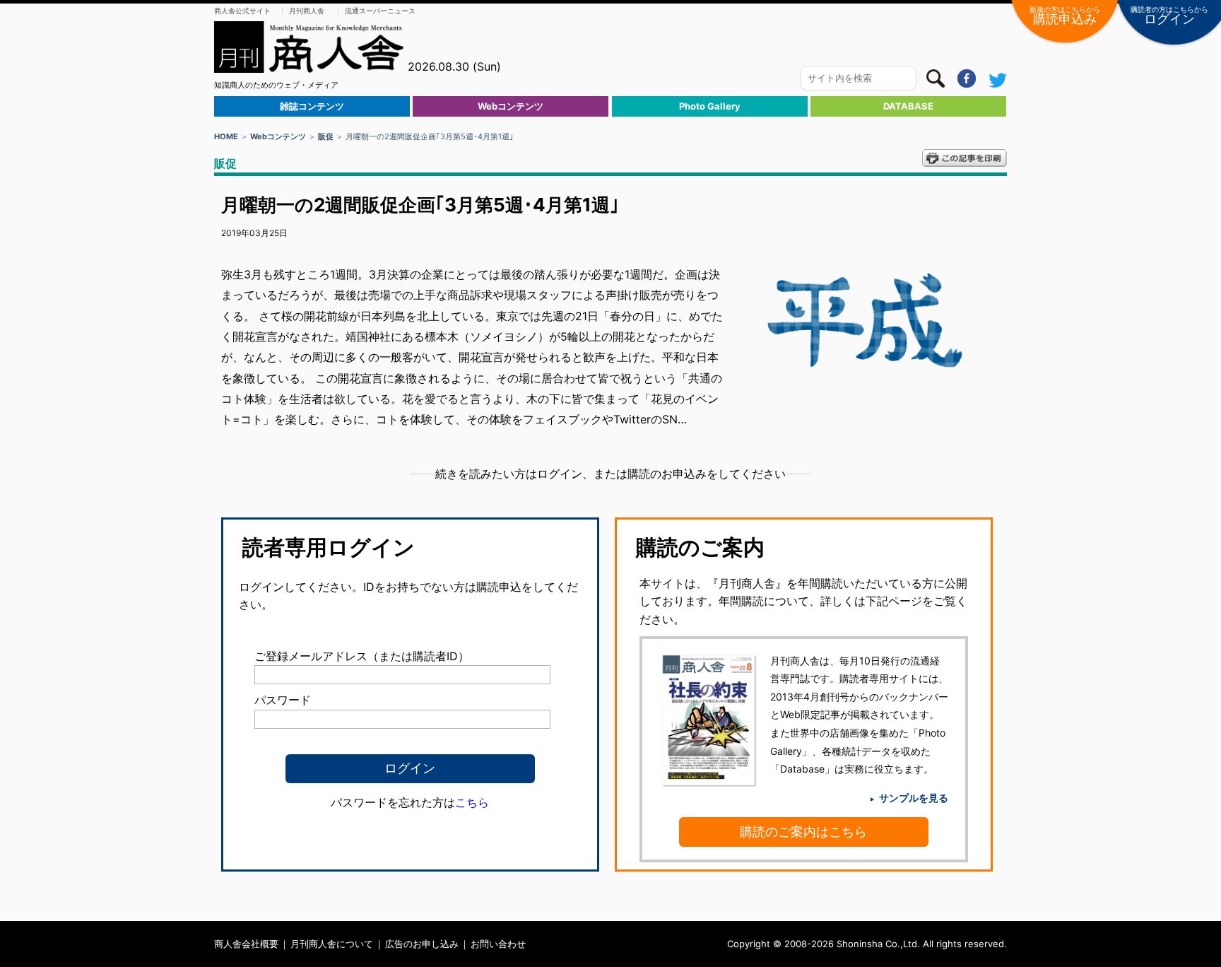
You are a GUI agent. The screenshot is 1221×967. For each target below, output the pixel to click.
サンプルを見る (913, 798)
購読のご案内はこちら (803, 831)
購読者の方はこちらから (1169, 15)
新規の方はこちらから (1065, 15)
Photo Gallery (710, 106)
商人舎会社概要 (246, 943)
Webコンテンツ (510, 106)
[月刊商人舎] (309, 47)
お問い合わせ (498, 943)
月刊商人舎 (306, 10)
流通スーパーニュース (380, 10)
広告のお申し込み (422, 943)
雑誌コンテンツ (312, 106)
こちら (472, 802)
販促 (326, 136)
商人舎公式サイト (242, 10)
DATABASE (908, 106)
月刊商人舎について (331, 943)
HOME (226, 136)
